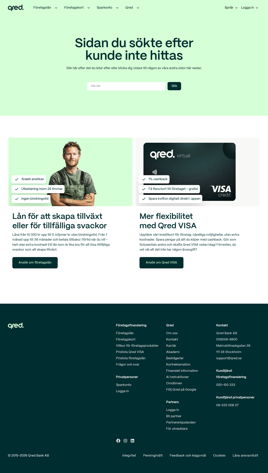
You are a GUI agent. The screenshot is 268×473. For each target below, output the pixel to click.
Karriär (171, 345)
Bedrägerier (175, 358)
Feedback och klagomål (188, 455)
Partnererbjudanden (181, 422)
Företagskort (125, 339)
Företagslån (125, 333)
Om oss (172, 333)
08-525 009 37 (227, 405)
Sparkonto (123, 385)
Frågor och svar (127, 364)
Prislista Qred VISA (130, 352)
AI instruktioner (177, 377)
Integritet (129, 455)
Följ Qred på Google (181, 389)
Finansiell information (182, 370)
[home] (16, 8)
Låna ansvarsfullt (245, 455)
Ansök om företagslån (35, 262)
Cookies (219, 455)
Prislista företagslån (130, 358)
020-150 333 (225, 385)
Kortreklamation (178, 364)
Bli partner (173, 416)
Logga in (122, 391)
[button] (56, 8)
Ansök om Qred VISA (161, 262)
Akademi (173, 352)
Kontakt (172, 339)
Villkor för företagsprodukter (137, 345)
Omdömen (174, 383)
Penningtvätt (153, 455)
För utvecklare (177, 428)
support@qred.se (229, 358)
